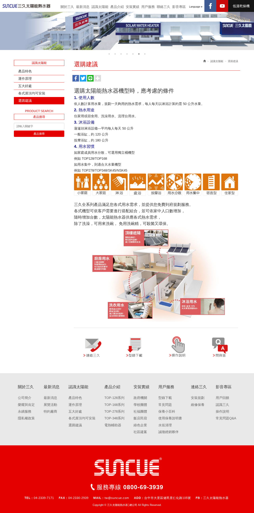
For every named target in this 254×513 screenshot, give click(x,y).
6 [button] (139, 54)
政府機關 (140, 398)
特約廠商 (50, 411)
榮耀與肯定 (26, 405)
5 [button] (133, 54)
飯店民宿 (140, 418)
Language (195, 6)
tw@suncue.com (117, 498)
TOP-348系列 (114, 418)
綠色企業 (140, 425)
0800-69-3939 (143, 487)
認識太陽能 (216, 61)
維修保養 (197, 405)
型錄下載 (165, 398)
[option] (127, 31)
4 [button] (127, 54)
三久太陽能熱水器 (216, 498)
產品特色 (25, 71)
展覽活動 (50, 405)
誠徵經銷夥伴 (168, 432)
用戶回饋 (222, 398)
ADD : (138, 498)
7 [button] (145, 54)
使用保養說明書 (170, 418)
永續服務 (24, 411)
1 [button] (109, 54)
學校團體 (140, 405)
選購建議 (25, 101)
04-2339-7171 (44, 498)
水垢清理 (165, 425)
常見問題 (165, 405)
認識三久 (222, 405)
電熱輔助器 (112, 425)
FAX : (63, 498)
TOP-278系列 (114, 411)
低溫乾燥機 (241, 6)
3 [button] (121, 54)
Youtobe (222, 6)
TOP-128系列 (114, 398)
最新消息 (50, 398)
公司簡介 (24, 398)
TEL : (28, 498)
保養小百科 (166, 411)
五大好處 (25, 86)
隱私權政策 (26, 418)
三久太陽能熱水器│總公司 (30, 6)
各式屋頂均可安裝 (31, 93)
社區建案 (140, 432)
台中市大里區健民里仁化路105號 (167, 498)
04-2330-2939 (78, 498)
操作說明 (222, 411)
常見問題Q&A (226, 418)
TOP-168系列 (114, 405)
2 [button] (115, 54)
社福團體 (140, 411)
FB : (199, 498)
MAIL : (98, 498)
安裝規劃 (197, 398)
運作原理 (25, 79)
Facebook (210, 6)
